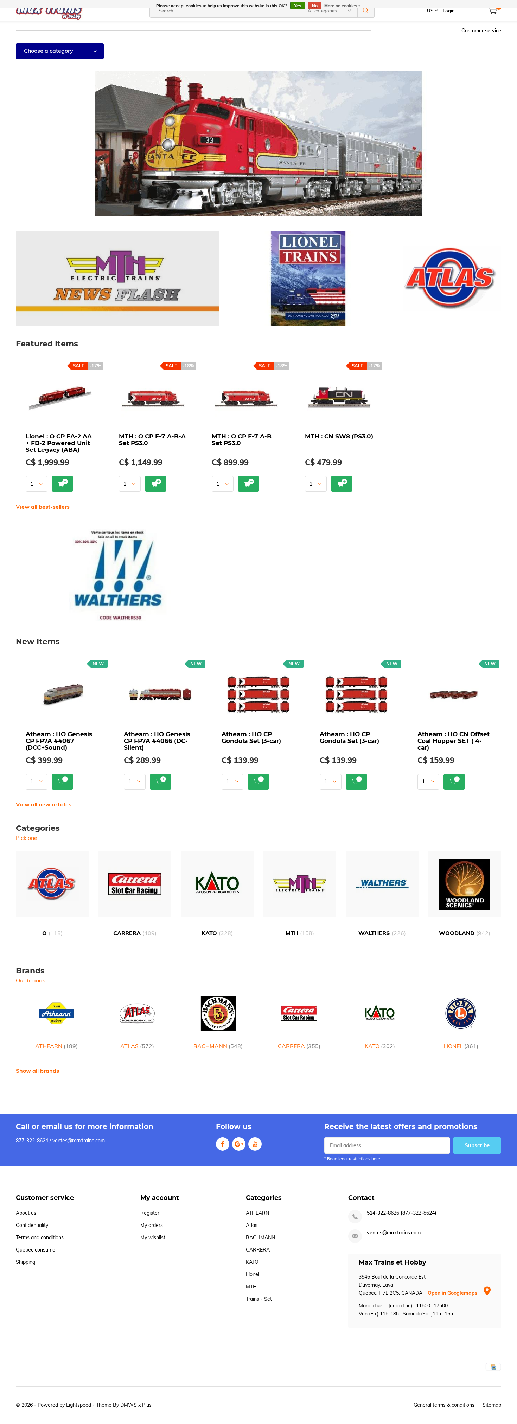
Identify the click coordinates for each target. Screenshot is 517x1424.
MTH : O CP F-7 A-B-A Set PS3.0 (152, 439)
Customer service (481, 30)
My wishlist (152, 1237)
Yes (297, 6)
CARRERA (135, 932)
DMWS (128, 1405)
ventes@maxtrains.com (394, 1233)
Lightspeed (78, 1405)
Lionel (252, 1274)
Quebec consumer (36, 1250)
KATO (217, 932)
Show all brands (37, 1070)
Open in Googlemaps (453, 1293)
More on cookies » (342, 6)
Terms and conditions (40, 1237)
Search (366, 11)
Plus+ (148, 1405)
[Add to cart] (62, 484)
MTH (300, 932)
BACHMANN (218, 1046)
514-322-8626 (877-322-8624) (401, 1213)
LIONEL (460, 1046)
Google (238, 1144)
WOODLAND (464, 932)
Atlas (251, 1225)
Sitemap (492, 1405)
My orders (151, 1225)
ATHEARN (56, 1046)
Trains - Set (259, 1299)
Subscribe (477, 1145)
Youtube (255, 1144)
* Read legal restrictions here (352, 1158)
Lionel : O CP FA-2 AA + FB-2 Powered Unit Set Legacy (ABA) (59, 443)
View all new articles (43, 804)
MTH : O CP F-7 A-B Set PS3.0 (242, 439)
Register (149, 1213)
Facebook (222, 1144)
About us (26, 1213)
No (315, 6)
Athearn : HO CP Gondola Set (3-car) (251, 737)
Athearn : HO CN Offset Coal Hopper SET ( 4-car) (453, 741)
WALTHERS (382, 932)
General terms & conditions (444, 1405)
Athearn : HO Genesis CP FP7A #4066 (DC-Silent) (157, 741)
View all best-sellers (43, 506)
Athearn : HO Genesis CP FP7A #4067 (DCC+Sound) (59, 741)
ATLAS (137, 1046)
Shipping (25, 1262)
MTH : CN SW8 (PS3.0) (339, 436)
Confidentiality (32, 1225)
